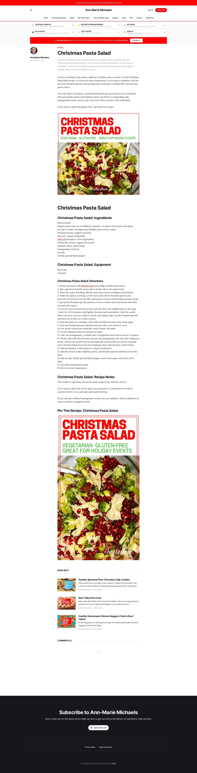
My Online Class (84, 18)
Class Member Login (101, 18)
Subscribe (161, 10)
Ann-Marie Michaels (98, 10)
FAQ (131, 18)
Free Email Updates (59, 18)
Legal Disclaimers (105, 747)
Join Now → (136, 40)
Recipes (115, 18)
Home (46, 18)
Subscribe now (100, 728)
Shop (124, 18)
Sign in (150, 10)
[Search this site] (31, 10)
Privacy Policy (90, 747)
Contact (139, 18)
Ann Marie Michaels (39, 57)
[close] (194, 3)
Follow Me (149, 18)
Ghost (114, 763)
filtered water (87, 286)
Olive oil (61, 239)
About (72, 18)
